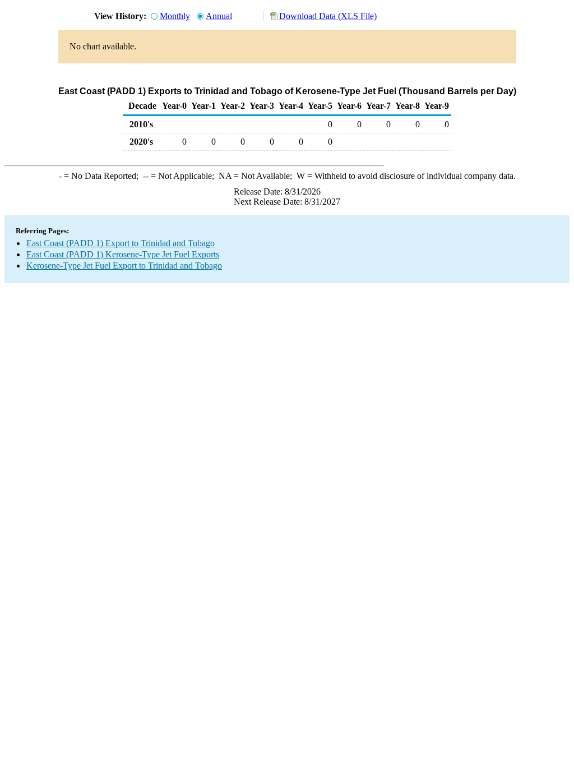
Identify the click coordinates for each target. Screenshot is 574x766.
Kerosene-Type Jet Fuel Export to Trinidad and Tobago (124, 265)
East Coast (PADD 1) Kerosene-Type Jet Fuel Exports (122, 254)
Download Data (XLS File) (328, 16)
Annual (219, 16)
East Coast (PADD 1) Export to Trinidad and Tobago (120, 243)
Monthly (175, 16)
